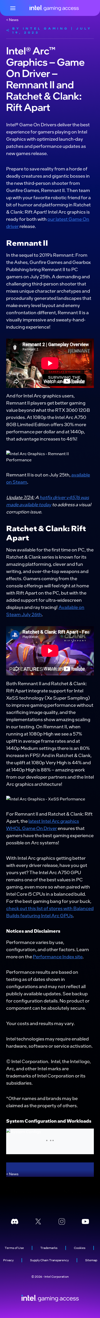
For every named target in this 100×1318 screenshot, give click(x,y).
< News (12, 19)
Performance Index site (58, 956)
